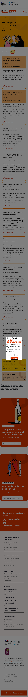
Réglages (18, 355)
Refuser (10, 355)
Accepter (14, 358)
